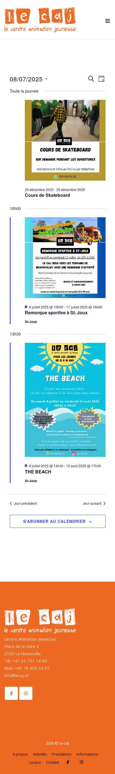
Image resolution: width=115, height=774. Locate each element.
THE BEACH (38, 471)
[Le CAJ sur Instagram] (25, 693)
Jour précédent (25, 503)
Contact (52, 762)
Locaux (35, 762)
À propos (20, 754)
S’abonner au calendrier (54, 521)
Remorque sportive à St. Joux (56, 312)
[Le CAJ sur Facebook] (11, 693)
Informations (87, 754)
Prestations (61, 754)
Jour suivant (92, 503)
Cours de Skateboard (47, 195)
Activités (40, 754)
